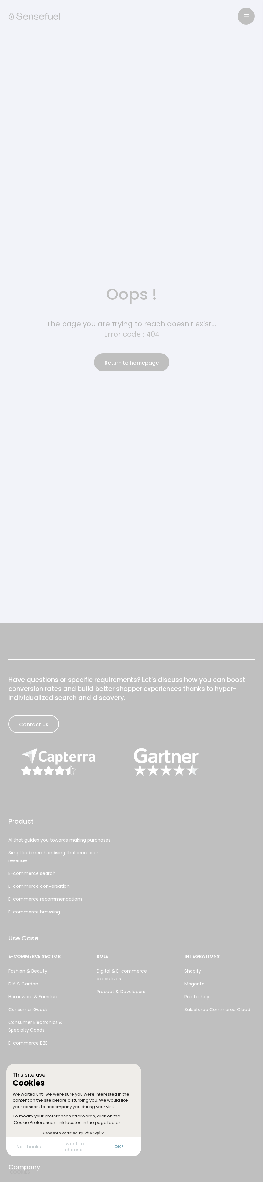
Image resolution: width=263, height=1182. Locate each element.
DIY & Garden (23, 984)
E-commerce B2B (28, 1043)
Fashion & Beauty (27, 971)
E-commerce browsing (34, 912)
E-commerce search (31, 873)
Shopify (192, 971)
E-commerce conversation (39, 886)
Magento (194, 984)
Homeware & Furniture (33, 996)
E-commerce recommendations (45, 899)
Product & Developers (121, 991)
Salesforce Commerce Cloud (217, 1009)
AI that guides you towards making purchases (59, 840)
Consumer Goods (28, 1009)
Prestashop (196, 996)
